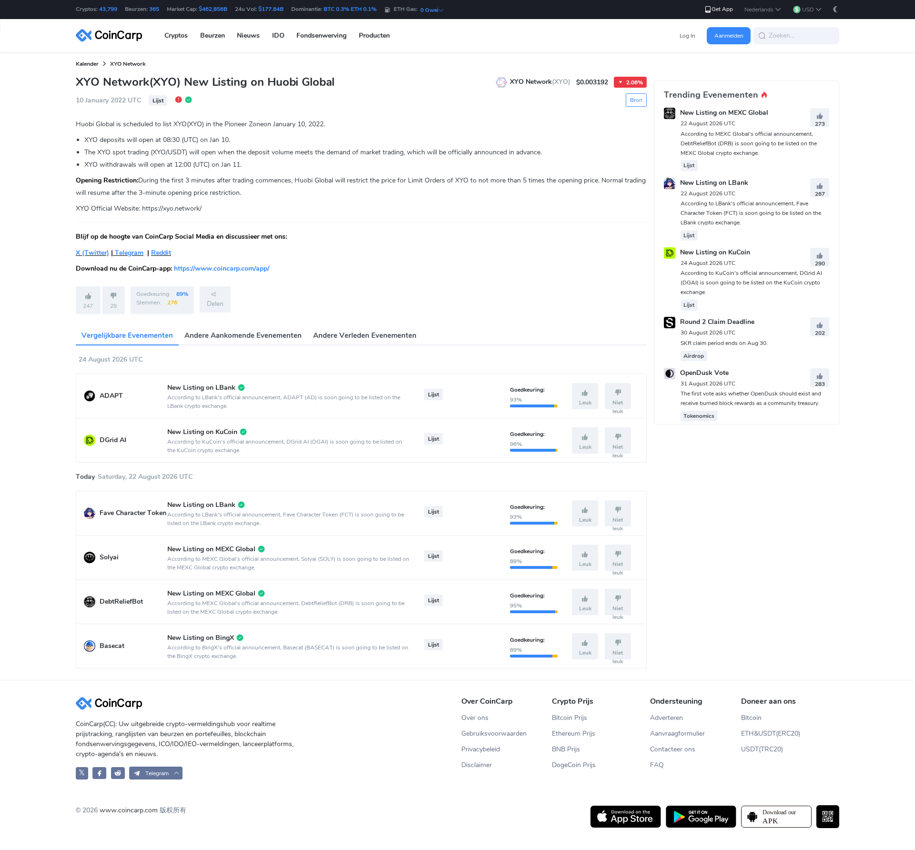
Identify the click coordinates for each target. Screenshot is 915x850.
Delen (215, 303)
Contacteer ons (672, 749)
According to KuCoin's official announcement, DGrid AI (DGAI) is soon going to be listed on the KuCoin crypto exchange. (751, 282)
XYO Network (127, 64)
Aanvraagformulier (677, 733)
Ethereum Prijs (573, 733)
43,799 (108, 9)
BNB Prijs (566, 749)
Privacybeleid (480, 749)
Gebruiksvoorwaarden (494, 733)
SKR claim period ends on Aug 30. (724, 343)
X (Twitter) (92, 252)
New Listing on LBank (714, 182)
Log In (687, 36)
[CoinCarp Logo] (111, 35)
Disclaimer (476, 764)
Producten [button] (374, 35)
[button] (763, 10)
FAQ (657, 764)
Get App (722, 9)
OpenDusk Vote (704, 372)
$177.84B (271, 9)
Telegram (128, 252)
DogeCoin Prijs (574, 764)
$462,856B (213, 9)
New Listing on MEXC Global (724, 113)
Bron (636, 100)
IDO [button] (278, 35)
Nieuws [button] (248, 35)
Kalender (87, 64)
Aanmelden (728, 36)
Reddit (161, 252)
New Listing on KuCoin (715, 252)
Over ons (474, 717)
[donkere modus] (835, 9)
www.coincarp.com (129, 810)
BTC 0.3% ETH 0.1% (350, 9)
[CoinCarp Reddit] (118, 773)
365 (154, 9)
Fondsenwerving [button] (321, 35)
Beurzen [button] (212, 35)
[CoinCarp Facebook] (99, 773)
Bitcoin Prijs (569, 717)
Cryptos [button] (176, 35)
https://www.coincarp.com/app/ (221, 268)
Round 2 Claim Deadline (717, 322)
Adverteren (666, 717)
